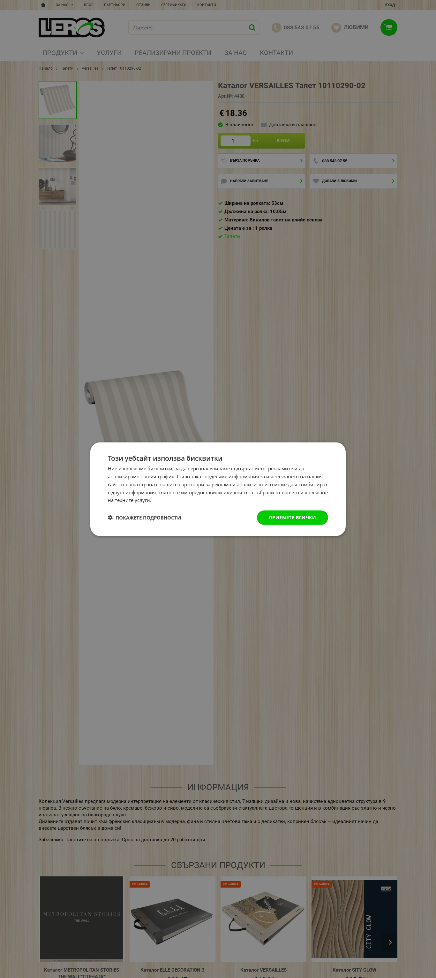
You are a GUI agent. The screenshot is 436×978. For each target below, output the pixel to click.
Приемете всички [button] (292, 517)
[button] (144, 517)
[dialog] (218, 489)
